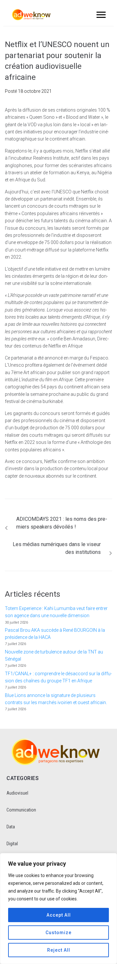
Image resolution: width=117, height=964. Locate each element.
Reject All (58, 950)
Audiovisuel (17, 793)
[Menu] (100, 14)
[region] (58, 908)
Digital (12, 843)
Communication (21, 809)
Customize (59, 932)
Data (10, 826)
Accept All (58, 915)
